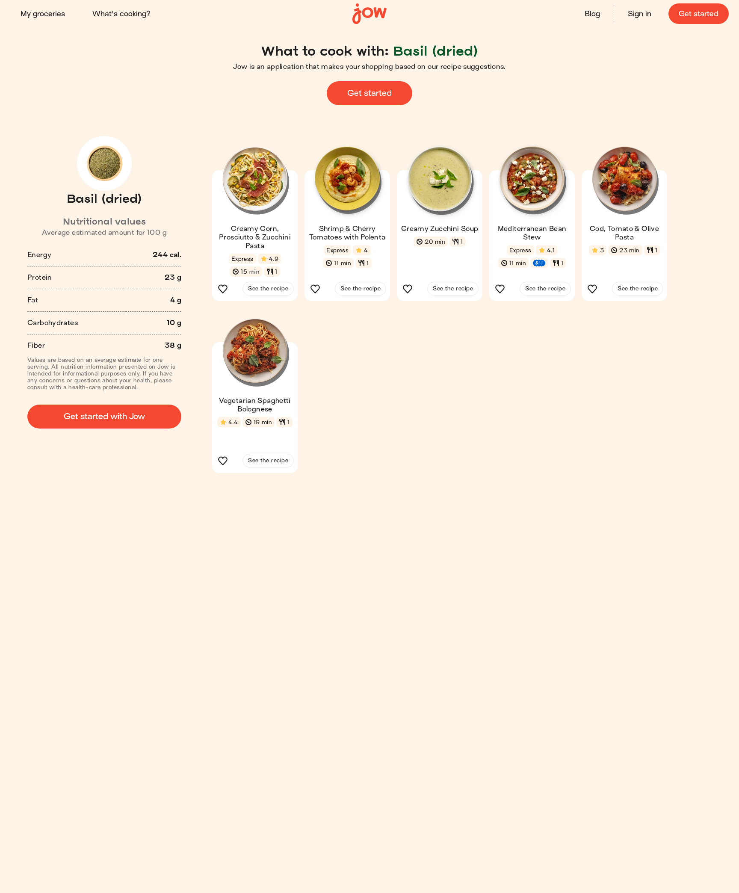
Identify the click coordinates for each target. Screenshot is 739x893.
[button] (255, 226)
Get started (698, 14)
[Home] (369, 14)
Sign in (639, 14)
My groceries (43, 14)
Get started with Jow (104, 416)
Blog (592, 14)
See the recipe (268, 288)
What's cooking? (121, 14)
